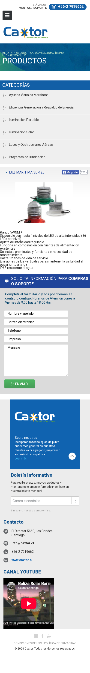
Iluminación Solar (21, 132)
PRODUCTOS (20, 53)
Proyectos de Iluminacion (27, 157)
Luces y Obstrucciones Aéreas (31, 144)
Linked (36, 636)
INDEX (5, 53)
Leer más (21, 458)
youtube (49, 636)
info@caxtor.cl (23, 543)
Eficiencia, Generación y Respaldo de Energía (41, 107)
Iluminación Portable (24, 120)
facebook (42, 636)
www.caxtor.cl (22, 560)
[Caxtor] (25, 32)
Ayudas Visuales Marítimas (28, 95)
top (72, 456)
